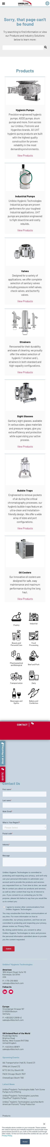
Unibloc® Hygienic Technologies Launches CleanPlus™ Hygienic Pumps (21, 1096)
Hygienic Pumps (25, 110)
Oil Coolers (25, 572)
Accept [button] (25, 1141)
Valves (25, 271)
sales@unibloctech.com (13, 983)
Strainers (25, 341)
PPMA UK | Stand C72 (11, 1066)
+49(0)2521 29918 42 (13, 1017)
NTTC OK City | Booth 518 (13, 1070)
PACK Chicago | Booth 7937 (14, 1074)
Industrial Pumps (25, 196)
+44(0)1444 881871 (12, 1047)
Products (6, 1115)
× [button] (44, 1123)
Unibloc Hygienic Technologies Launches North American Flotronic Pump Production (23, 1103)
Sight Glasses (25, 416)
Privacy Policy (7, 1135)
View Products (25, 155)
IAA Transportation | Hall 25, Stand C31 (19, 1062)
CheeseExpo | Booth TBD (13, 1077)
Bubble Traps (25, 490)
